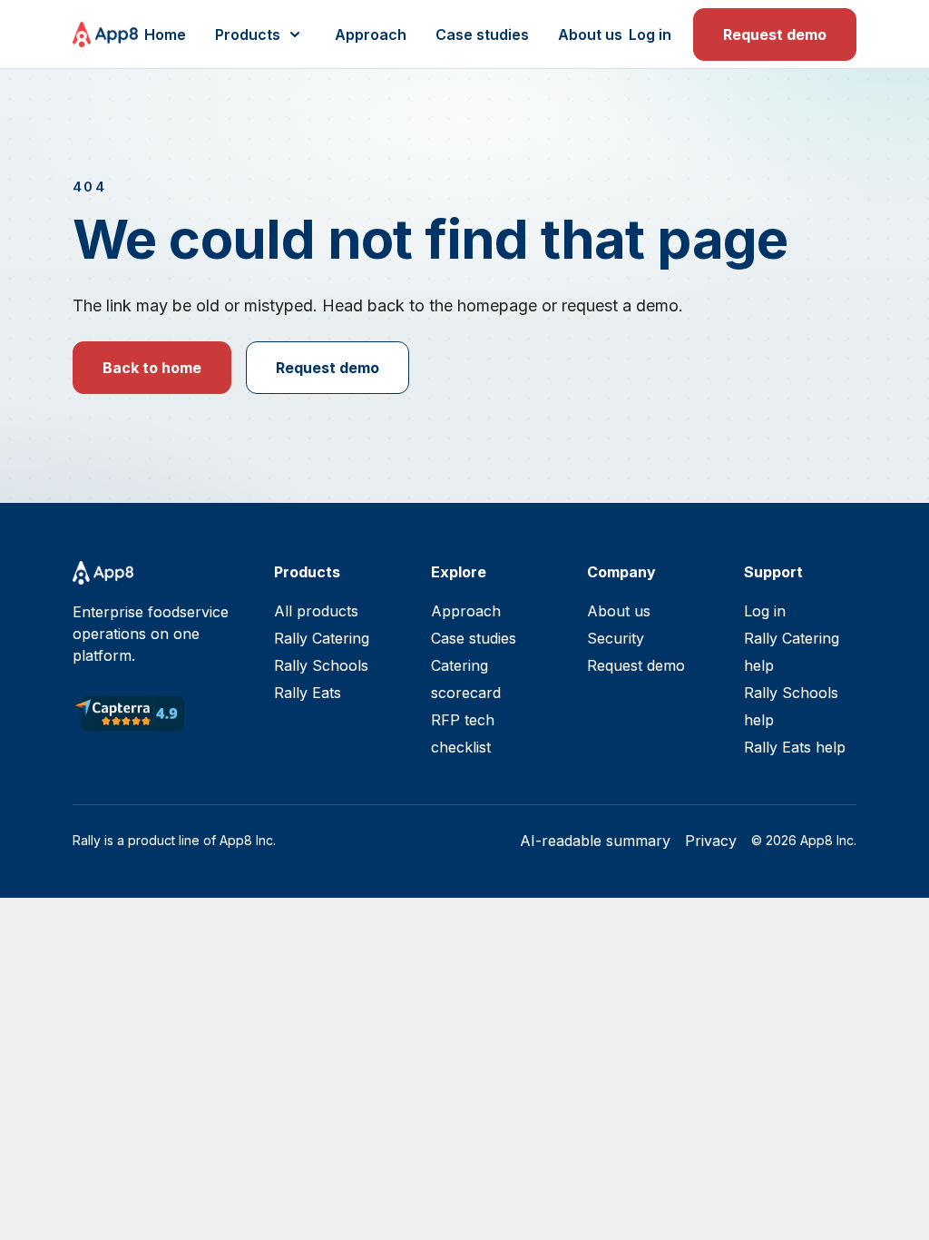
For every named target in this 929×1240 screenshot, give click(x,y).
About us (590, 34)
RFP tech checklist (462, 733)
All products (316, 611)
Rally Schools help (791, 706)
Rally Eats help (795, 747)
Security (615, 638)
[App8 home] (105, 34)
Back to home (152, 368)
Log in (650, 34)
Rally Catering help (791, 651)
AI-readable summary (595, 841)
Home (165, 34)
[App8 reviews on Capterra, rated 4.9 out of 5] (128, 713)
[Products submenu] (295, 34)
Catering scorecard (466, 679)
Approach (370, 34)
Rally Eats (307, 693)
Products (247, 34)
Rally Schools (321, 665)
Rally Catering (321, 638)
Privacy (711, 841)
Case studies (482, 34)
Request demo (774, 34)
